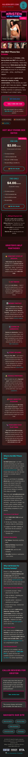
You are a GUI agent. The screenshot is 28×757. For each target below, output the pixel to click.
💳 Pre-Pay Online (14, 168)
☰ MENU (23, 18)
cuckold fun (14, 390)
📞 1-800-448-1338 (23, 5)
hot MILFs (6, 657)
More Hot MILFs (8, 721)
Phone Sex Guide (8, 731)
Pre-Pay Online (20, 721)
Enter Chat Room (14, 726)
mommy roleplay (18, 318)
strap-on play (19, 367)
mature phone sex (17, 580)
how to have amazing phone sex (13, 640)
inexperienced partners (10, 470)
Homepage (21, 731)
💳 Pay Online (5, 123)
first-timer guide (16, 621)
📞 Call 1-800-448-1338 (14, 104)
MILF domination (13, 344)
